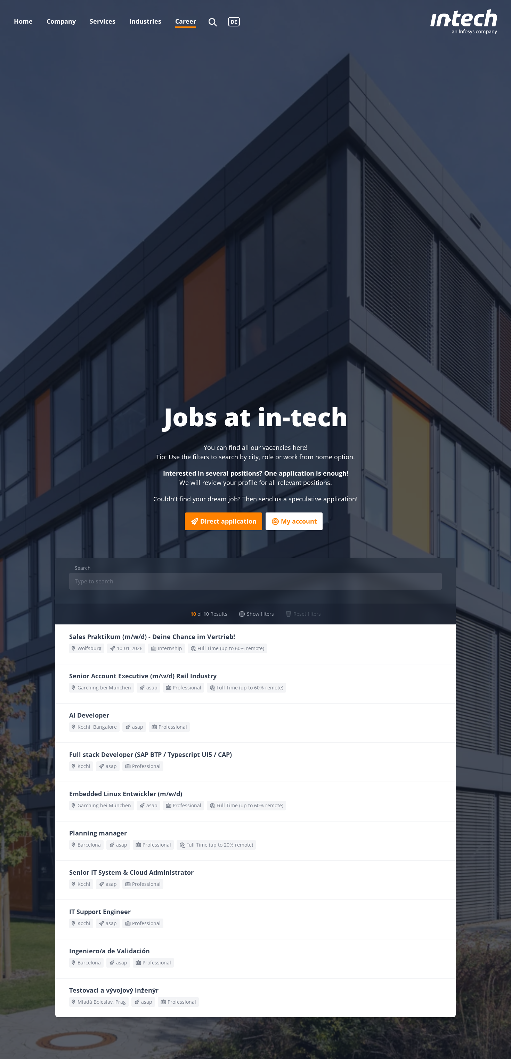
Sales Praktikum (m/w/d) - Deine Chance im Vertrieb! (152, 636)
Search (83, 568)
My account (299, 521)
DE (234, 21)
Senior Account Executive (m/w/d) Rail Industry (143, 676)
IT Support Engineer (100, 911)
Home (23, 21)
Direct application (228, 521)
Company (61, 21)
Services (102, 21)
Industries (145, 21)
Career (185, 21)
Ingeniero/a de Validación (109, 951)
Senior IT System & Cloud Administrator (131, 872)
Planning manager (98, 833)
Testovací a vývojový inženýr (114, 990)
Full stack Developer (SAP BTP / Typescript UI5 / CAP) (150, 754)
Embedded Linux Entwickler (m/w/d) (125, 794)
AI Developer (89, 715)
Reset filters (307, 614)
